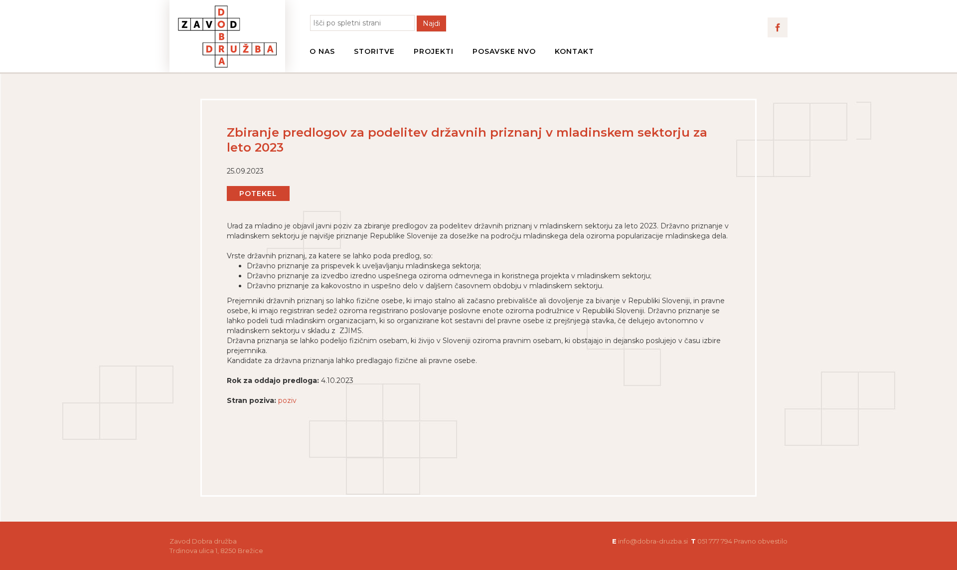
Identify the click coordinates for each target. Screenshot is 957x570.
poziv (287, 400)
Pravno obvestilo (761, 541)
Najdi (431, 23)
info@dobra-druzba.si (653, 541)
